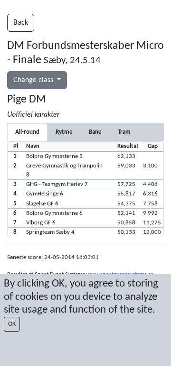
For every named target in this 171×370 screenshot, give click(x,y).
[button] (85, 156)
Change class (34, 80)
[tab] (64, 132)
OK (12, 324)
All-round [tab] (27, 132)
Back (20, 23)
